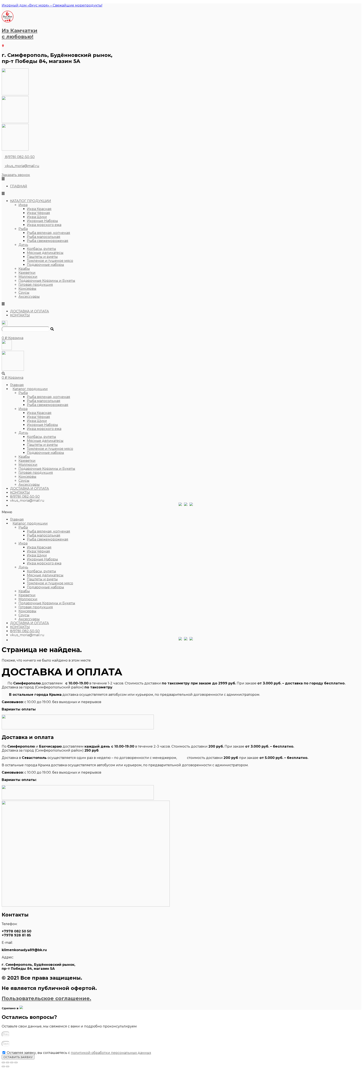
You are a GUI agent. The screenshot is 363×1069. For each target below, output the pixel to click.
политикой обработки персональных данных (111, 1053)
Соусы (23, 293)
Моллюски (27, 277)
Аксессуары (29, 297)
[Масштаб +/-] (3, 1062)
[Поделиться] (11, 1062)
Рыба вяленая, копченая (48, 233)
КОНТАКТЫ (20, 315)
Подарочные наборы (45, 265)
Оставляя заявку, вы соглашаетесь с (79, 1053)
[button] (16, 175)
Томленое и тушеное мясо (50, 261)
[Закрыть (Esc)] (16, 1062)
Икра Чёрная (38, 213)
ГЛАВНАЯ (18, 186)
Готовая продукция (35, 285)
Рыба (23, 229)
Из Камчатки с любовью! (19, 33)
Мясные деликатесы (45, 253)
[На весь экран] (7, 1062)
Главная (17, 385)
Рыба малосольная (43, 237)
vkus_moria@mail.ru (21, 166)
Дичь (23, 245)
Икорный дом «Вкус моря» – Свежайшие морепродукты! (52, 5)
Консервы (27, 289)
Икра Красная (39, 209)
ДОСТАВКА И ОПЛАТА (29, 311)
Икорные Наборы (42, 221)
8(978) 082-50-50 (20, 157)
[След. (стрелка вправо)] (7, 1066)
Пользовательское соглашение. (46, 998)
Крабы (24, 269)
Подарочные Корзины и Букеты (46, 281)
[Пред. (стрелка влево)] (3, 1066)
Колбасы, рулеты (41, 249)
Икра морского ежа (44, 225)
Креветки (27, 273)
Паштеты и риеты (42, 257)
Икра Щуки (37, 217)
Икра (23, 205)
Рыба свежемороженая (47, 241)
